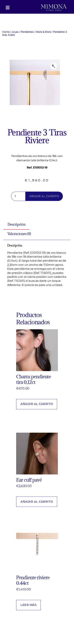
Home (5, 31)
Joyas (15, 31)
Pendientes (27, 31)
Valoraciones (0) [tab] (19, 234)
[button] (53, 66)
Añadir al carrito (44, 196)
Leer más (28, 605)
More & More (43, 31)
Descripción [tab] (17, 224)
